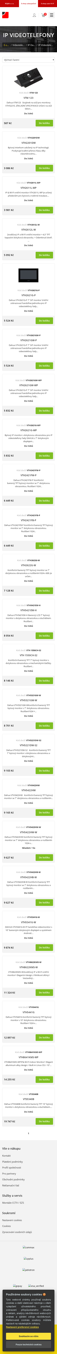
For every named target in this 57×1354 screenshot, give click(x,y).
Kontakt (6, 1155)
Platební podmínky (12, 1161)
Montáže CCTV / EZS (13, 1202)
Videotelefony (19, 45)
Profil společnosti (11, 1167)
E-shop (7, 45)
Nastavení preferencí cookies (22, 1327)
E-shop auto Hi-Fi (47, 3)
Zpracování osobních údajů (17, 1232)
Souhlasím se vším (28, 1336)
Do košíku (44, 123)
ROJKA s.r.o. (9, 3)
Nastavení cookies (12, 1220)
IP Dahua (32, 45)
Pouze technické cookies (28, 1344)
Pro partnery (9, 1173)
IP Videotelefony (45, 45)
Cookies (6, 1226)
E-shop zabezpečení (28, 3)
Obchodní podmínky (13, 1179)
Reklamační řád (10, 1185)
